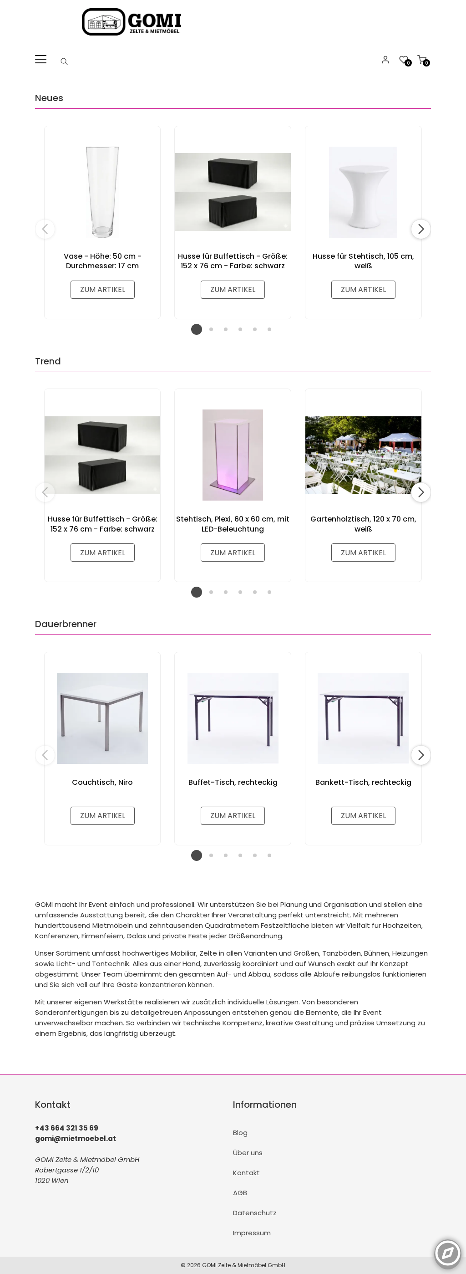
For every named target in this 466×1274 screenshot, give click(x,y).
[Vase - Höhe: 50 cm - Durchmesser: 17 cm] (103, 192)
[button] (421, 229)
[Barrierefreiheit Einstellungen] (447, 1248)
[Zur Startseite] (134, 37)
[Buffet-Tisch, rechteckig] (233, 718)
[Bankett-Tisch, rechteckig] (363, 718)
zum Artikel (102, 289)
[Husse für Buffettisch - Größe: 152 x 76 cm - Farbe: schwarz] (233, 192)
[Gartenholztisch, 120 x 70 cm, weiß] (363, 455)
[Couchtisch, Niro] (103, 718)
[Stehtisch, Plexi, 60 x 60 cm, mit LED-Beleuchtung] (233, 455)
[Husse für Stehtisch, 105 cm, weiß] (363, 192)
